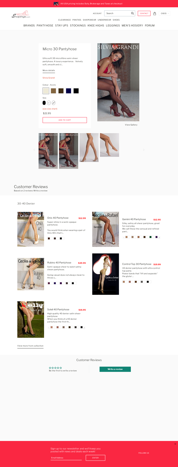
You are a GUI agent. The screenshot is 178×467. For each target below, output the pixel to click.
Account (97, 13)
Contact (144, 13)
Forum (150, 25)
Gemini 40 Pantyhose (134, 219)
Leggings (113, 25)
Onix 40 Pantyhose (57, 217)
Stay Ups (61, 25)
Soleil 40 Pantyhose (58, 309)
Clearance (64, 20)
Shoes (116, 20)
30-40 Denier (26, 203)
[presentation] (159, 238)
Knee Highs (96, 25)
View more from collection (30, 346)
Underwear (104, 20)
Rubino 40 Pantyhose (59, 262)
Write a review (40, 191)
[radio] (46, 91)
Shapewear (89, 20)
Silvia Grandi (49, 78)
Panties (76, 20)
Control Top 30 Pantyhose (136, 264)
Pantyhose (45, 25)
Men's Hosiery (132, 25)
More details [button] (49, 70)
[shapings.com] (21, 13)
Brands (29, 25)
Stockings (78, 25)
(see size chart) (50, 109)
